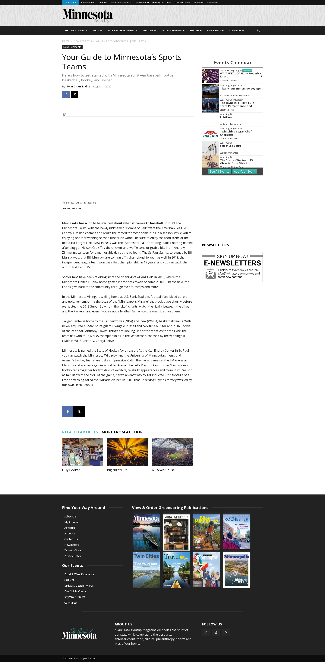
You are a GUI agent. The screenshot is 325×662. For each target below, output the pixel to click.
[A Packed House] (172, 452)
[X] (74, 94)
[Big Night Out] (127, 452)
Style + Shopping (171, 30)
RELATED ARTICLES (80, 432)
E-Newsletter (87, 2)
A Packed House (163, 470)
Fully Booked (71, 470)
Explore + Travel (74, 30)
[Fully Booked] (82, 452)
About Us (70, 533)
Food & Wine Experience (79, 574)
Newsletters (71, 544)
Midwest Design (182, 2)
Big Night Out (117, 470)
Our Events (214, 30)
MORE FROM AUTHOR (122, 432)
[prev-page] (64, 475)
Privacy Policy (72, 556)
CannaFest (70, 602)
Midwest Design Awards (79, 585)
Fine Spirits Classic (75, 591)
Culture (148, 30)
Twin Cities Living (78, 86)
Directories (140, 2)
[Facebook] (66, 94)
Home (66, 41)
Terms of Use (72, 550)
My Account (71, 522)
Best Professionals (119, 2)
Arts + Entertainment (120, 30)
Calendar (102, 2)
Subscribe (71, 2)
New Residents (83, 41)
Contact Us (212, 2)
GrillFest (69, 580)
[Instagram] (216, 632)
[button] (258, 31)
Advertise (199, 2)
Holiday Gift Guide (161, 2)
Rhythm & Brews (74, 597)
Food (96, 30)
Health (194, 30)
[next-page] (70, 475)
